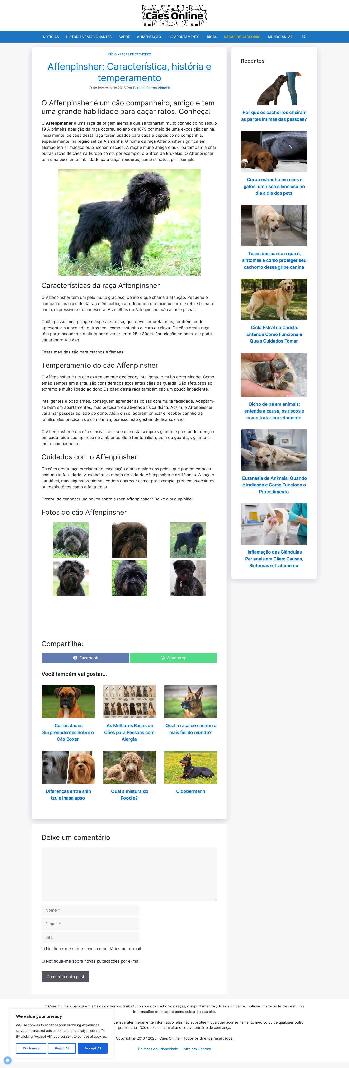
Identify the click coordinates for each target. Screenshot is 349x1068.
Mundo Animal (281, 37)
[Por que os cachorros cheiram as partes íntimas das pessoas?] (274, 102)
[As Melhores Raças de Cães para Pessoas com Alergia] (129, 715)
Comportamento (184, 37)
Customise (31, 1048)
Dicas (212, 37)
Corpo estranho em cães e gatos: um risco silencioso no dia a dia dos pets (274, 186)
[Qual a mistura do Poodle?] (129, 780)
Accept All (93, 1048)
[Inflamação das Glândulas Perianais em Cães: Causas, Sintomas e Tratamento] (274, 541)
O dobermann (190, 791)
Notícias (51, 37)
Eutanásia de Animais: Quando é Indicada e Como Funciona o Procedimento (274, 484)
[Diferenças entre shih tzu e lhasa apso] (68, 780)
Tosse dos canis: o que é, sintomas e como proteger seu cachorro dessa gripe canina (274, 260)
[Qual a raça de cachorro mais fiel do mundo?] (190, 715)
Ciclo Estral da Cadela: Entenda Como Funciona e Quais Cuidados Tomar (274, 334)
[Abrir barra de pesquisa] (304, 37)
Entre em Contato (196, 1049)
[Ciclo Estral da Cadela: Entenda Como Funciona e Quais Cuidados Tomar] (274, 317)
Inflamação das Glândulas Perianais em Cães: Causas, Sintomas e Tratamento (274, 558)
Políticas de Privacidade (158, 1049)
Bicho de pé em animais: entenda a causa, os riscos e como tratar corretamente (274, 410)
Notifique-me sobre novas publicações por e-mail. (93, 961)
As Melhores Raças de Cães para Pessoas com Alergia (129, 732)
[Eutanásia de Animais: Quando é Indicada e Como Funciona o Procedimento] (274, 467)
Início (112, 54)
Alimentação (149, 37)
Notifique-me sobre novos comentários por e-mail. (94, 948)
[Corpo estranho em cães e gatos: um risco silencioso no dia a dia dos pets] (274, 169)
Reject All (62, 1048)
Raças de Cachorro (242, 37)
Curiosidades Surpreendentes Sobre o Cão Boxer (68, 732)
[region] (61, 1034)
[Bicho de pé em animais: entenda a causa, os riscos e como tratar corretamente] (274, 393)
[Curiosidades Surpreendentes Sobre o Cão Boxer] (68, 715)
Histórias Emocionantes (89, 37)
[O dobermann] (190, 780)
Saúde (124, 37)
